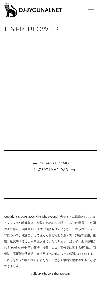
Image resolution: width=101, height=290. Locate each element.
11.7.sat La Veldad (51, 169)
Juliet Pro (37, 273)
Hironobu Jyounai (46, 216)
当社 (72, 222)
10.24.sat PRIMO (54, 163)
